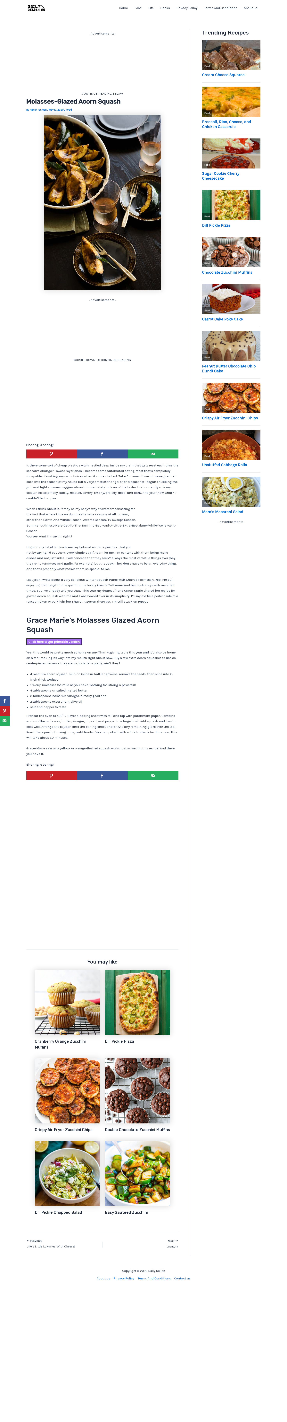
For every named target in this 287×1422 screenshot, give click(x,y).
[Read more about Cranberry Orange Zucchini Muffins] (67, 1002)
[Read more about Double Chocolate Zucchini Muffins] (137, 1090)
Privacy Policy (186, 8)
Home (123, 8)
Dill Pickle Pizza (119, 1041)
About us (250, 8)
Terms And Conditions (220, 8)
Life (151, 8)
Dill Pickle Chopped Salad (58, 1212)
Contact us (182, 1278)
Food (138, 8)
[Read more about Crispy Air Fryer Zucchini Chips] (67, 1090)
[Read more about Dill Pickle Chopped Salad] (67, 1173)
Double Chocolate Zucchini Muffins (137, 1129)
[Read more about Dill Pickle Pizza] (137, 1002)
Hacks (165, 8)
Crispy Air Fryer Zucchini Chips (64, 1129)
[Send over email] (153, 453)
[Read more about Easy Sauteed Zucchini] (137, 1173)
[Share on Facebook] (102, 453)
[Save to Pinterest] (51, 453)
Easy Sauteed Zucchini (126, 1212)
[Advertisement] (102, 63)
